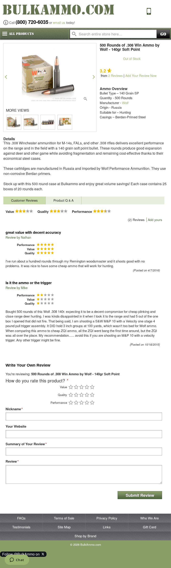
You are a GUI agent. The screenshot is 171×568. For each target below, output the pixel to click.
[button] (6, 76)
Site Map (64, 527)
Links (107, 527)
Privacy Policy (106, 518)
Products (21, 34)
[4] (87, 387)
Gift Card (149, 527)
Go (163, 34)
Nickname (13, 409)
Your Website (16, 426)
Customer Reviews (24, 200)
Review (11, 461)
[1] (70, 387)
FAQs (21, 518)
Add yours (155, 219)
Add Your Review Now (141, 75)
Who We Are (149, 518)
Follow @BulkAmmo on (21, 554)
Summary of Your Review (25, 444)
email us (59, 22)
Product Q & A (63, 200)
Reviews (115, 75)
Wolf (125, 102)
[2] (76, 387)
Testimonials (21, 527)
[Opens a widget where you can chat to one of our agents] (16, 560)
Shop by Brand (85, 535)
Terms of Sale (64, 518)
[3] (81, 387)
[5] (92, 387)
